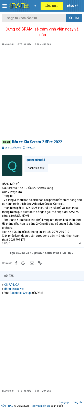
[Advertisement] (42, 93)
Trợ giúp (64, 402)
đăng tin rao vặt (14, 288)
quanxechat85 (12, 147)
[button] (4, 5)
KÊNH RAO (7, 405)
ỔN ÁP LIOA (11, 284)
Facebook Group (20, 292)
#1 (80, 243)
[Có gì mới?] (35, 6)
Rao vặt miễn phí (40, 405)
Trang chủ (77, 402)
